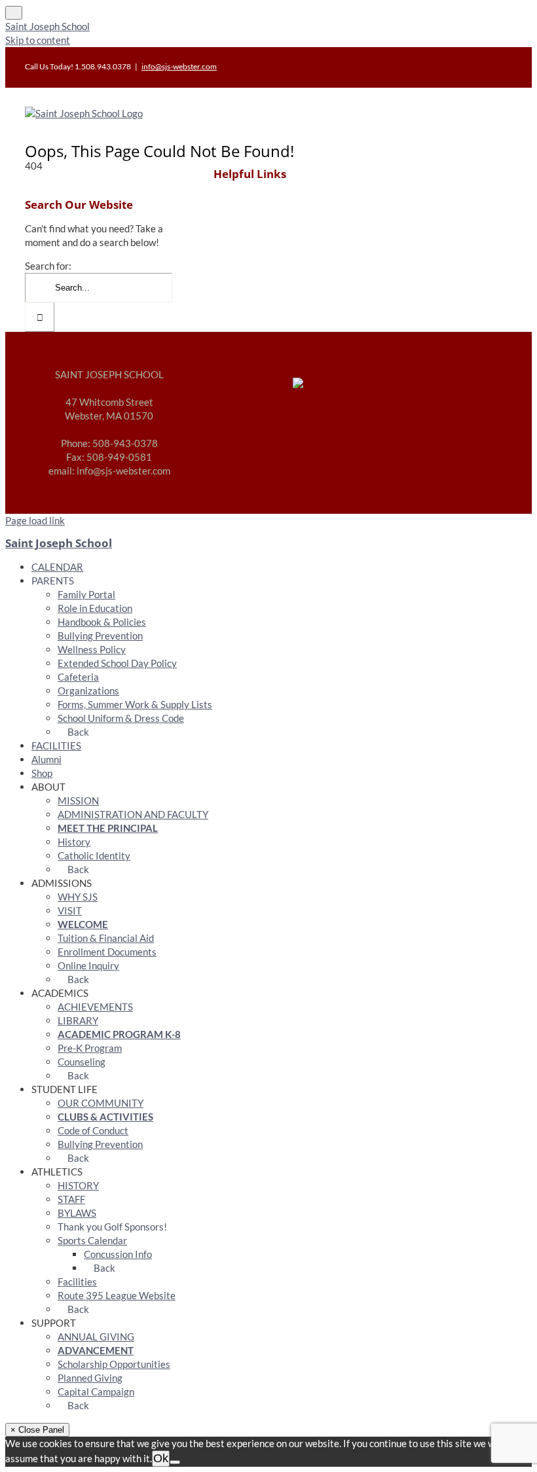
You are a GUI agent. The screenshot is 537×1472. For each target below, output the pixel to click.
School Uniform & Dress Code (121, 718)
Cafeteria (78, 677)
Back (77, 732)
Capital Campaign (96, 1391)
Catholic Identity (94, 855)
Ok (160, 1458)
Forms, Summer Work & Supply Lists (135, 704)
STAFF (71, 1199)
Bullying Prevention (100, 635)
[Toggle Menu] (13, 13)
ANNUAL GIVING (96, 1336)
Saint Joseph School (47, 26)
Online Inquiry (88, 965)
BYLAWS (77, 1213)
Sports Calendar (92, 1240)
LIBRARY (78, 1020)
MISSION (78, 800)
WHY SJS (78, 897)
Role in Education (95, 608)
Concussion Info (118, 1254)
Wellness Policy (92, 649)
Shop (41, 773)
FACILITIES (56, 745)
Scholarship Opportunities (114, 1364)
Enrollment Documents (107, 952)
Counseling (81, 1062)
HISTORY (78, 1185)
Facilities (77, 1281)
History (74, 842)
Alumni (46, 759)
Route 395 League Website (117, 1295)
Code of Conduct (93, 1130)
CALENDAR (57, 567)
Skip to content (37, 40)
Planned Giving (90, 1378)
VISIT (70, 910)
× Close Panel (37, 1430)
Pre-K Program (90, 1048)
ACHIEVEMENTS (95, 1007)
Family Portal (86, 594)
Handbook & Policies (102, 622)
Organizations (88, 690)
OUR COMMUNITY (100, 1103)
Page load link (35, 520)
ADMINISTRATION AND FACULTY (133, 814)
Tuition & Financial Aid (106, 938)
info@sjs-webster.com (179, 66)
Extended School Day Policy (117, 663)
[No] (175, 1462)
